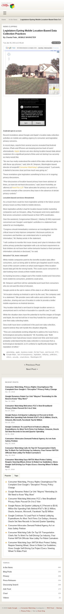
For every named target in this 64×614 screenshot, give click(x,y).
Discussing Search (10, 585)
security (15, 357)
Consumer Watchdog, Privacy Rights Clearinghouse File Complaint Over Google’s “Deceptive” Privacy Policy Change (31, 388)
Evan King (41, 611)
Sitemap (59, 608)
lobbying (45, 354)
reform (8, 357)
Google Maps (11, 354)
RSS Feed (50, 608)
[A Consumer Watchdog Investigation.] (9, 6)
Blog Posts (7, 572)
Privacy (6, 576)
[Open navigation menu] (5, 13)
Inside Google (12, 608)
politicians (53, 354)
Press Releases (9, 580)
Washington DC (36, 357)
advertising (10, 352)
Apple (16, 151)
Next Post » (32, 369)
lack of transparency (25, 354)
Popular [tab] (8, 475)
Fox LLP (20, 188)
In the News (13, 19)
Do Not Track (39, 352)
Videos (6, 598)
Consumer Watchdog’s (28, 167)
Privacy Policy (25, 611)
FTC (56, 352)
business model (26, 352)
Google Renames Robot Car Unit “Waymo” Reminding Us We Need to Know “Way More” (31, 398)
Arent (14, 188)
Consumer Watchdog (28, 608)
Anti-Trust (7, 589)
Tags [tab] (16, 475)
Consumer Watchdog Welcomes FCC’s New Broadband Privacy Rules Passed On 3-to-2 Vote (28, 407)
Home (3, 19)
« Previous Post (32, 365)
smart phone (24, 357)
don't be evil (49, 352)
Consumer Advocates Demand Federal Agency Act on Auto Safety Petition (30, 440)
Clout (5, 593)
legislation (37, 354)
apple (18, 352)
